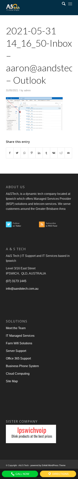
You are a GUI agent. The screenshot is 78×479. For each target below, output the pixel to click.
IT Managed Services (20, 335)
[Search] (62, 4)
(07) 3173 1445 (16, 281)
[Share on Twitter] (17, 153)
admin (27, 90)
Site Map (12, 381)
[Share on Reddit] (61, 153)
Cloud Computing (18, 373)
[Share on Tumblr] (46, 153)
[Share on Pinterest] (31, 153)
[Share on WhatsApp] (24, 153)
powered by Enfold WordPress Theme (48, 465)
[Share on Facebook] (9, 153)
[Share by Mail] (68, 153)
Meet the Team (16, 328)
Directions (60, 473)
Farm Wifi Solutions (19, 343)
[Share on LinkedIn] (39, 153)
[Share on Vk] (53, 153)
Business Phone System (22, 366)
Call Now (22, 473)
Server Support (16, 350)
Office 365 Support (18, 358)
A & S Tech (24, 465)
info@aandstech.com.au (22, 288)
